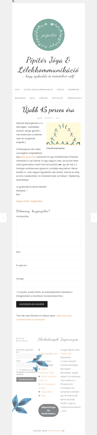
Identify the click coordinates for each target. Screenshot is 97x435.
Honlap (20, 279)
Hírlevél (43, 98)
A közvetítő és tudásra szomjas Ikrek (94, 217)
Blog (32, 98)
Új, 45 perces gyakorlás (3, 217)
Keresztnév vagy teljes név (24, 351)
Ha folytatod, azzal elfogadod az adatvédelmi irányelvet (26, 372)
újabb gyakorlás (27, 157)
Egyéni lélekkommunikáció (38, 90)
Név (19, 252)
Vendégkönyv (74, 98)
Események (73, 90)
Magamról (20, 98)
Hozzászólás (23, 216)
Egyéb (39, 118)
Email (18, 361)
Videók (60, 90)
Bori (57, 118)
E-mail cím (22, 265)
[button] (13, 1)
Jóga (17, 90)
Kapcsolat (57, 98)
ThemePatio (54, 430)
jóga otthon (24, 201)
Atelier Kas (65, 353)
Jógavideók (46, 392)
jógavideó (37, 201)
